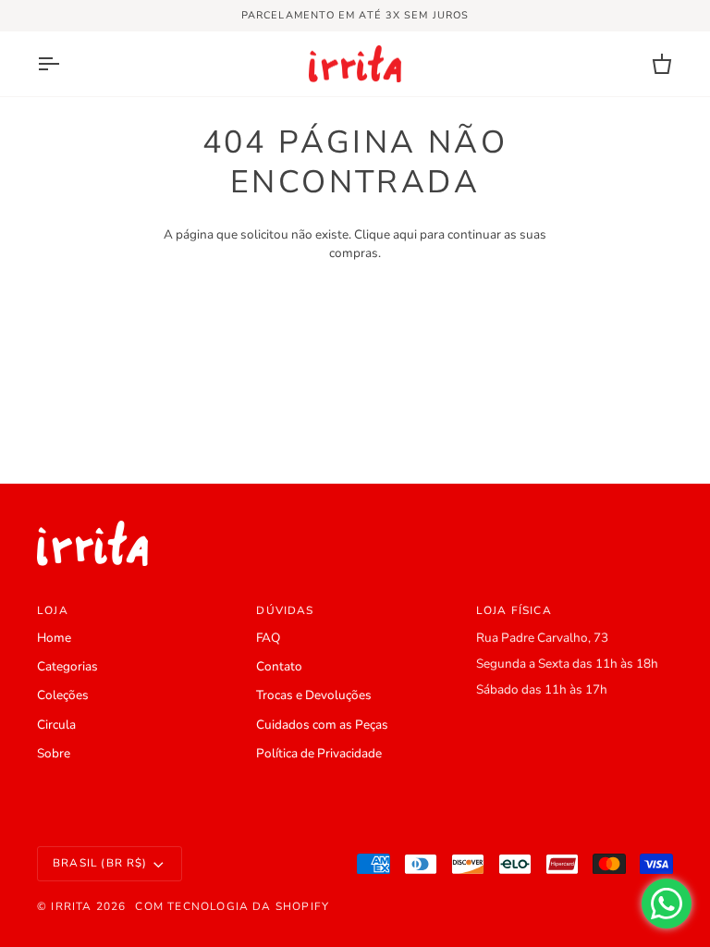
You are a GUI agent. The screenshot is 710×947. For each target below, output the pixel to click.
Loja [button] (52, 610)
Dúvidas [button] (284, 610)
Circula (56, 724)
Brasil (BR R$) (100, 862)
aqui (405, 234)
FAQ (268, 637)
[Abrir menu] (64, 64)
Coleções (63, 695)
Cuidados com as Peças (322, 724)
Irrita (71, 906)
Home (54, 637)
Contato (279, 666)
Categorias (67, 666)
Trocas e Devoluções (314, 695)
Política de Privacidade (319, 753)
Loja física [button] (514, 610)
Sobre (53, 753)
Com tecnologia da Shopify (232, 906)
